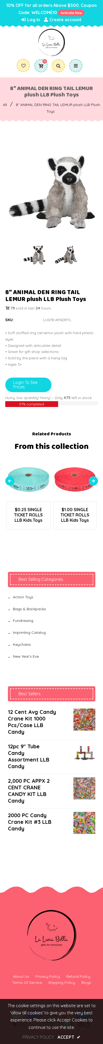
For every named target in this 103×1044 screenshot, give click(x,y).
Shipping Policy (61, 982)
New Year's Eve (26, 656)
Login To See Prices (25, 385)
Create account (65, 19)
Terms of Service (27, 982)
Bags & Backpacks (29, 609)
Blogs (86, 982)
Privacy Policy (47, 976)
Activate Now (71, 13)
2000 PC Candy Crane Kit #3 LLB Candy (30, 822)
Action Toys (23, 597)
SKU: (9, 319)
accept (69, 1037)
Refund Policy (78, 976)
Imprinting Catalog (29, 632)
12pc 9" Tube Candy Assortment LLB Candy (28, 756)
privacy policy (38, 1037)
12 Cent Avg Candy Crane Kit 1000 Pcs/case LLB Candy (32, 722)
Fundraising (23, 620)
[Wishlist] (23, 65)
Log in (33, 19)
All (5, 104)
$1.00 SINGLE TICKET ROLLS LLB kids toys (74, 515)
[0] (39, 66)
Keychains (22, 644)
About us (21, 976)
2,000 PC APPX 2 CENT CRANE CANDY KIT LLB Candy (29, 790)
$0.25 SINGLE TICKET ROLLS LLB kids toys (28, 515)
